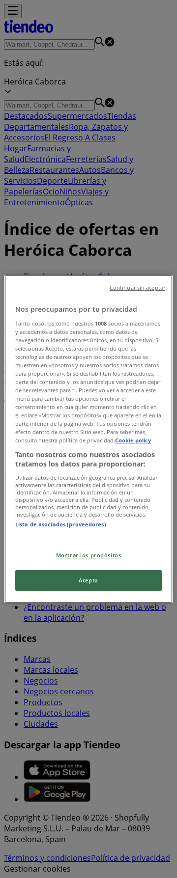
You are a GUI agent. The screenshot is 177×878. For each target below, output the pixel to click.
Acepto (88, 580)
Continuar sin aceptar (137, 287)
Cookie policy (133, 440)
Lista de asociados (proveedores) (60, 524)
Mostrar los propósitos (88, 555)
